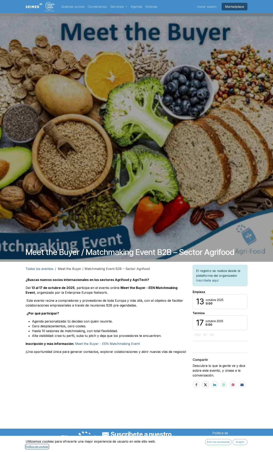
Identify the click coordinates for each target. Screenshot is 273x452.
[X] (205, 384)
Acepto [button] (240, 441)
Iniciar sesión (207, 7)
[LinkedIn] (214, 384)
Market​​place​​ (234, 7)
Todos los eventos (39, 269)
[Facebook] (196, 384)
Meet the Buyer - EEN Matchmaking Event (107, 344)
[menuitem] (73, 7)
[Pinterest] (233, 384)
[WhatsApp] (223, 384)
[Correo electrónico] (242, 384)
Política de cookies (37, 446)
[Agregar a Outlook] (205, 334)
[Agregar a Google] (211, 334)
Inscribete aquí (207, 280)
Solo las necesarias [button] (218, 441)
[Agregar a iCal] (197, 334)
